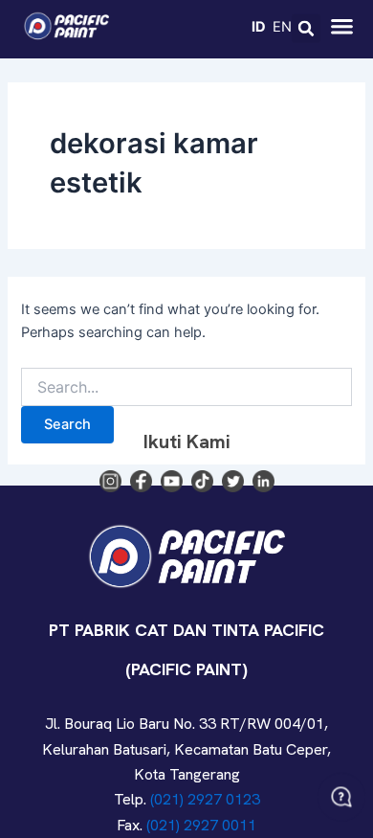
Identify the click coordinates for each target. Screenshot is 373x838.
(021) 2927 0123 (205, 799)
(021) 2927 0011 (201, 825)
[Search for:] (186, 387)
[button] (306, 28)
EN (282, 25)
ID (259, 25)
